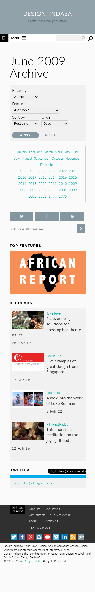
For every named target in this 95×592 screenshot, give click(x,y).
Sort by (18, 117)
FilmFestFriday (57, 424)
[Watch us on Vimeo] (56, 537)
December (47, 164)
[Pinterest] (30, 537)
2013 (32, 183)
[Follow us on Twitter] (21, 216)
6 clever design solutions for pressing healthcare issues (46, 326)
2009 (73, 183)
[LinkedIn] (64, 537)
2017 (53, 177)
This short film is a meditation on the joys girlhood (62, 434)
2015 (73, 177)
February (35, 151)
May (67, 151)
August (27, 158)
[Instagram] (39, 537)
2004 (63, 189)
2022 (63, 170)
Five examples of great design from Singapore (62, 366)
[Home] (48, 14)
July (17, 158)
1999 (53, 196)
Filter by (19, 90)
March (48, 151)
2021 (73, 170)
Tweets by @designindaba (32, 482)
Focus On (53, 355)
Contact (53, 509)
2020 (22, 177)
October (57, 158)
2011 (53, 183)
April (58, 151)
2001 (43, 196)
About (34, 509)
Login (33, 521)
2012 (43, 183)
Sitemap (52, 521)
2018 (43, 177)
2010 (63, 183)
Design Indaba (32, 561)
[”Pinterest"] (72, 216)
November (73, 158)
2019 (32, 177)
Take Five (53, 313)
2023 (53, 170)
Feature (18, 103)
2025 (32, 170)
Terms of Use (39, 527)
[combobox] (70, 38)
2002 (32, 196)
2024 (43, 170)
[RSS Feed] (73, 537)
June (75, 151)
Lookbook (54, 392)
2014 (22, 183)
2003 (73, 189)
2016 (63, 177)
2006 (43, 189)
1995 (63, 196)
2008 (22, 189)
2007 (32, 189)
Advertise (37, 515)
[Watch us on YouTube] (47, 537)
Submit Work (60, 515)
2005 (53, 189)
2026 (22, 170)
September (42, 158)
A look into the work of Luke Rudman (64, 400)
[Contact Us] (81, 537)
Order (46, 117)
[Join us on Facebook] (47, 216)
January (21, 151)
